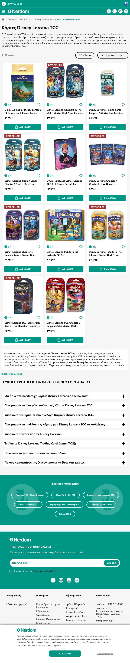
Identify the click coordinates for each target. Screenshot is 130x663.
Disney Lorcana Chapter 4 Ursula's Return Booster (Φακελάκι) (103, 182)
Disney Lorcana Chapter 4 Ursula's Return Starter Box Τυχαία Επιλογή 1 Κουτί (19, 253)
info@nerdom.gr (104, 620)
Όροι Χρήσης (43, 615)
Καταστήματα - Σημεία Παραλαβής (48, 605)
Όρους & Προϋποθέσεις (44, 571)
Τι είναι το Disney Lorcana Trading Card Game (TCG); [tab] (40, 443)
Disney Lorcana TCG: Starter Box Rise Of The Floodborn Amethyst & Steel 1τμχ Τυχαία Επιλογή (22, 324)
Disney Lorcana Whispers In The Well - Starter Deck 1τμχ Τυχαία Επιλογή (64, 111)
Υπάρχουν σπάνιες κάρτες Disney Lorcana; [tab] (33, 434)
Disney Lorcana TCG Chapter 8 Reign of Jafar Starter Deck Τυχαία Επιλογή (63, 324)
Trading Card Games (43, 19)
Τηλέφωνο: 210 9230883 (109, 604)
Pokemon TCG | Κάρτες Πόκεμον (30, 495)
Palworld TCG (65, 514)
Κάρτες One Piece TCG (28, 504)
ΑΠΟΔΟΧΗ (65, 653)
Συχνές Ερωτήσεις (76, 612)
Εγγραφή (111, 562)
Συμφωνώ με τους (35, 571)
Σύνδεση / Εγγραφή (16, 604)
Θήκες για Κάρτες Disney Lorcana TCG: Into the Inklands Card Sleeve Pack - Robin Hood (22, 111)
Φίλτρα (87, 55)
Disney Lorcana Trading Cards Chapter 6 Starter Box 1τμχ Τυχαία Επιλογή (20, 182)
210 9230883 (14, 3)
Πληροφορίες (43, 611)
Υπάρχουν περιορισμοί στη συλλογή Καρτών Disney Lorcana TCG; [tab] (49, 415)
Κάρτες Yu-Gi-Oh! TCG (65, 495)
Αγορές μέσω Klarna (76, 616)
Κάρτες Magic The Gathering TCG (64, 504)
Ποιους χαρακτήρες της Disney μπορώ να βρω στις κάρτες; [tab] (44, 462)
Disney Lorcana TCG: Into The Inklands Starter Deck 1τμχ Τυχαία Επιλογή (105, 253)
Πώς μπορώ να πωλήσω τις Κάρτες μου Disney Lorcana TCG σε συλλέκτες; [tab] (55, 424)
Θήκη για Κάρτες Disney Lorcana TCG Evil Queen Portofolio (64, 182)
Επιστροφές (72, 608)
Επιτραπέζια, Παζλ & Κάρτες (19, 19)
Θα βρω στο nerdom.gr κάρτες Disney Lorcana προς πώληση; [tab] (46, 396)
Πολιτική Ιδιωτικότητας (48, 618)
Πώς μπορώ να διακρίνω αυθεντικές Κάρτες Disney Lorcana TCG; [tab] (48, 405)
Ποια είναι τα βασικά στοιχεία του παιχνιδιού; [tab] (35, 453)
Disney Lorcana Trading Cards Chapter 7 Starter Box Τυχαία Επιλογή (105, 111)
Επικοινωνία (43, 622)
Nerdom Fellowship (76, 620)
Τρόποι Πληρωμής (75, 604)
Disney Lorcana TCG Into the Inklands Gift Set (62, 253)
